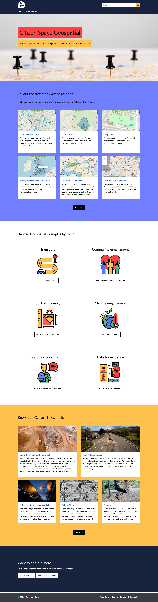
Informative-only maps (72, 180)
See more (79, 208)
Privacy (123, 597)
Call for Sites (68, 505)
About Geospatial (26, 575)
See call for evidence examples (110, 388)
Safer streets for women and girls (35, 505)
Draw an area (68, 134)
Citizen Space (25, 597)
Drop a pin (109, 134)
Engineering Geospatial (47, 575)
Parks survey (110, 505)
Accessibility (105, 597)
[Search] (138, 5)
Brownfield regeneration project (35, 455)
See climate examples (110, 334)
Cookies (115, 597)
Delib (37, 597)
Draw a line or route (29, 134)
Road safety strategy (92, 455)
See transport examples (48, 280)
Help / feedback (134, 597)
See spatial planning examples (47, 334)
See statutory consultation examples (47, 388)
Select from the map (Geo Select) (35, 180)
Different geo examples (115, 180)
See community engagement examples (110, 280)
